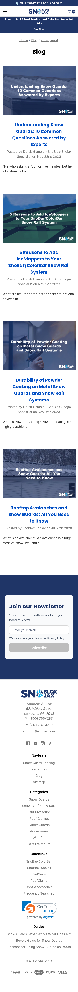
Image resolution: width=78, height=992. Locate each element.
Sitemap (39, 782)
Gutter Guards (39, 825)
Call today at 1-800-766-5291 (40, 3)
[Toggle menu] (5, 11)
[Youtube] (35, 743)
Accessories (39, 831)
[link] (39, 910)
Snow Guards (39, 799)
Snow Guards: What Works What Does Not (39, 934)
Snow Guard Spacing (39, 763)
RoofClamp (39, 880)
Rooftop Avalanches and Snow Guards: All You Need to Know (39, 514)
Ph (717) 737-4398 (39, 725)
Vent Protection (39, 812)
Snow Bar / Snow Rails (39, 806)
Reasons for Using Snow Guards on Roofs (39, 947)
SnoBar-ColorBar (39, 861)
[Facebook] (28, 743)
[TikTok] (50, 743)
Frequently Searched (39, 893)
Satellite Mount (39, 844)
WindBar (39, 838)
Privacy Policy (55, 638)
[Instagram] (43, 743)
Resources (39, 769)
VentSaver (39, 874)
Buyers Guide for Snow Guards (39, 940)
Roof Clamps (39, 818)
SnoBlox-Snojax (39, 868)
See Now (39, 29)
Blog (39, 776)
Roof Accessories (39, 887)
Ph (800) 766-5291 (39, 718)
